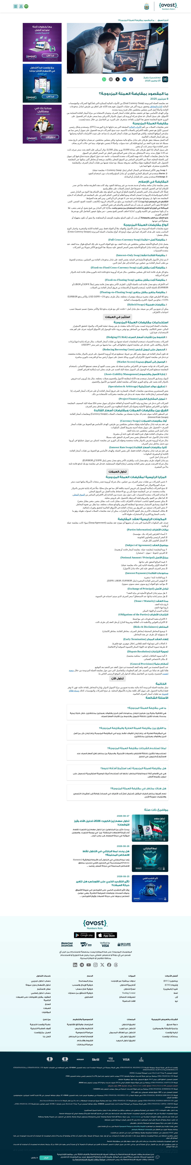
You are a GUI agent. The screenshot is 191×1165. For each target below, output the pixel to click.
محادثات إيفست (170, 1036)
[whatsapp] (104, 79)
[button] (15, 6)
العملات (47, 1008)
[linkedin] (124, 79)
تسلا (176, 993)
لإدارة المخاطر (156, 106)
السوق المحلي (79, 495)
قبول (46, 1158)
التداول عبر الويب (127, 1028)
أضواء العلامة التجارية (40, 1028)
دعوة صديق (172, 1024)
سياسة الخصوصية (84, 1032)
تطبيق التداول (128, 1024)
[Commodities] (42, 124)
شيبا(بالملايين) (170, 989)
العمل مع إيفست (42, 1032)
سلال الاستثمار (43, 989)
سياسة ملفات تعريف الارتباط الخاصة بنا (89, 1159)
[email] (111, 79)
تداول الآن (117, 678)
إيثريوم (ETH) (171, 985)
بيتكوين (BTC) (171, 981)
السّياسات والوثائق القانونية (80, 1024)
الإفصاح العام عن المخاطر (81, 1036)
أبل (176, 997)
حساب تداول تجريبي (40, 981)
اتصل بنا (46, 1036)
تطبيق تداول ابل (127, 1036)
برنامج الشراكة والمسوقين (165, 1028)
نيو (176, 1001)
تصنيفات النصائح (127, 997)
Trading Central (128, 993)
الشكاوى (88, 997)
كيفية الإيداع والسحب (82, 985)
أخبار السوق (163, 20)
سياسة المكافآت (85, 1045)
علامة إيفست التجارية (40, 1024)
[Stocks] (42, 83)
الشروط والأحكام (85, 1040)
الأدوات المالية (135, 127)
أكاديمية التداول (127, 985)
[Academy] (42, 42)
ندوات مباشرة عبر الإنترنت (123, 981)
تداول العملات (117, 471)
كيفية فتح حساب (84, 989)
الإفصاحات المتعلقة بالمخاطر (142, 1129)
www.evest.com (136, 1117)
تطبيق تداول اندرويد (125, 1040)
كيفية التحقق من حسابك (80, 993)
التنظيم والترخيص (84, 1028)
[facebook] (131, 79)
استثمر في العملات (117, 317)
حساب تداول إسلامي (40, 993)
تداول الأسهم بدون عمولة (38, 985)
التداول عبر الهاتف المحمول (122, 1032)
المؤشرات (46, 1012)
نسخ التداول (129, 989)
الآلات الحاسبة (128, 1001)
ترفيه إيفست (171, 1032)
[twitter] (118, 79)
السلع (48, 1004)
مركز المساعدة (86, 981)
